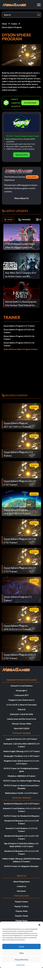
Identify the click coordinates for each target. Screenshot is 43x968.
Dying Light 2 (21, 690)
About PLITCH (22, 155)
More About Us (21, 198)
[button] (39, 924)
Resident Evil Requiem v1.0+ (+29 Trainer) (21, 803)
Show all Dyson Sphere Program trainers (21, 349)
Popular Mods (21, 911)
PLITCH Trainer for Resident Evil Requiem (21, 816)
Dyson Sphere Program (12, 27)
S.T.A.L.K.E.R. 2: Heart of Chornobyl (21, 704)
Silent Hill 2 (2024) (21, 728)
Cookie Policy (20, 965)
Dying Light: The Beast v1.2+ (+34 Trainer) (21, 756)
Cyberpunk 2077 (21, 695)
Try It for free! (30, 103)
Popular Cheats (21, 916)
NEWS (10, 219)
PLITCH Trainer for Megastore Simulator (21, 866)
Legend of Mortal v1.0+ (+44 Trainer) (21, 739)
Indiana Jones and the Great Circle (21, 719)
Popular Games (21, 901)
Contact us (21, 886)
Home (4, 24)
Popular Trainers (21, 906)
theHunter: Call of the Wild (21, 714)
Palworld (21, 709)
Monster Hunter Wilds (21, 723)
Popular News (21, 920)
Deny (21, 953)
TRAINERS (26, 219)
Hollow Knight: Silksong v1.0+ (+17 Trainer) (21, 751)
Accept (21, 946)
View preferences (21, 960)
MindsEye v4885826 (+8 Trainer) (21, 776)
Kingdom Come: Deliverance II (21, 700)
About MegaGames (21, 881)
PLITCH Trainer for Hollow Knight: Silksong (21, 781)
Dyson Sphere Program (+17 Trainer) (19, 326)
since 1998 (31, 177)
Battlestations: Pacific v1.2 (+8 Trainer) (21, 793)
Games (14, 24)
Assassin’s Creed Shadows (22, 686)
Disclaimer (21, 891)
